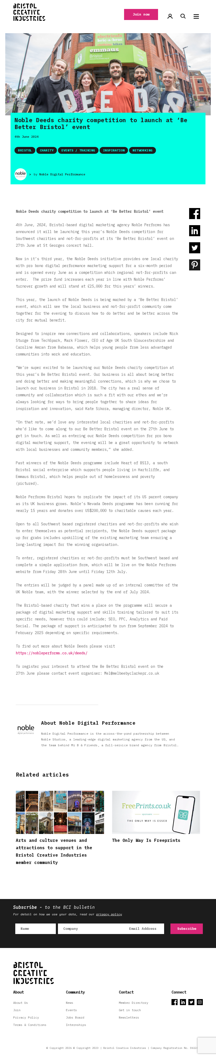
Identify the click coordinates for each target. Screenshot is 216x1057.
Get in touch (130, 1010)
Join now (141, 14)
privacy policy (109, 914)
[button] (196, 16)
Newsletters (129, 1017)
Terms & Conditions (29, 1025)
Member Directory (133, 1003)
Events (71, 1010)
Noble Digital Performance (62, 174)
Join (17, 1010)
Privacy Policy (26, 1017)
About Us (20, 1003)
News (69, 1003)
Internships (76, 1025)
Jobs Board (75, 1017)
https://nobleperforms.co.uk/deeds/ (51, 653)
